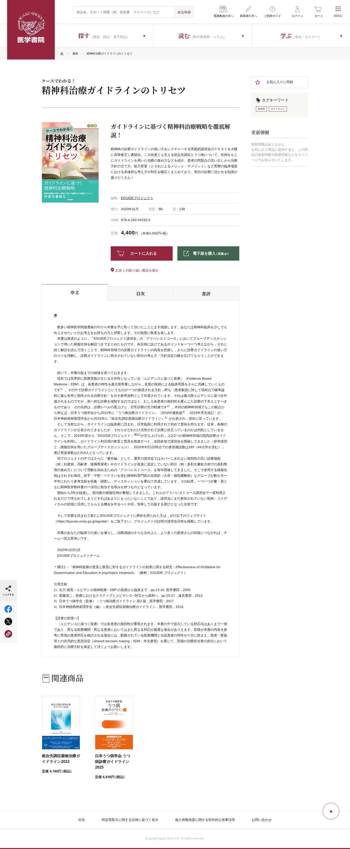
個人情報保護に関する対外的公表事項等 (205, 820)
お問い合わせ (262, 820)
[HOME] (62, 54)
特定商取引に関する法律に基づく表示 (130, 820)
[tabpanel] (70, 162)
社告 (81, 820)
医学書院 (31, 30)
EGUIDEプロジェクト (137, 198)
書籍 (75, 53)
